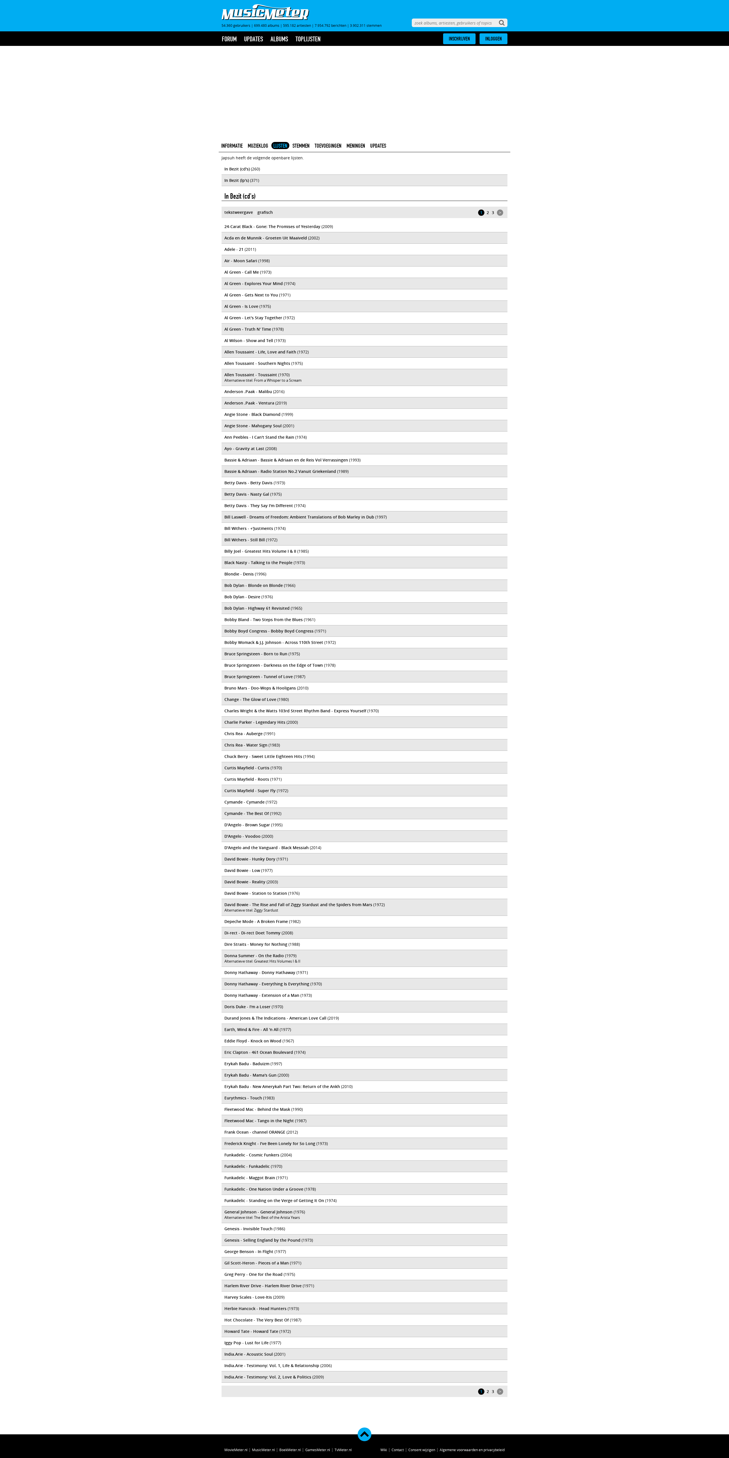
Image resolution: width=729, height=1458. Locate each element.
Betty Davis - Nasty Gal (246, 494)
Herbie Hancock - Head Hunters (255, 1308)
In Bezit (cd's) (237, 169)
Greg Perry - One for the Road (253, 1274)
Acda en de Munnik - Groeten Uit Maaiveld (265, 238)
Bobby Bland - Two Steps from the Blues (263, 619)
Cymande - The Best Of (246, 813)
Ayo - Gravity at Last (244, 448)
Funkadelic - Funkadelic (247, 1166)
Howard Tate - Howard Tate (251, 1331)
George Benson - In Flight (248, 1251)
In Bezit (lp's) (236, 180)
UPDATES (378, 145)
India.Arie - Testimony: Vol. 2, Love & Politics (267, 1377)
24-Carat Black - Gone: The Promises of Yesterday (272, 226)
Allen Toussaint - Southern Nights (257, 363)
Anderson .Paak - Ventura (249, 403)
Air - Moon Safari (240, 260)
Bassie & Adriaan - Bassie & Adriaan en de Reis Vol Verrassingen (286, 460)
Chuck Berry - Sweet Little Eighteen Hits (263, 756)
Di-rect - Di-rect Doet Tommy (252, 933)
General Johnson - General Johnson (258, 1212)
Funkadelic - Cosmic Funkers (251, 1155)
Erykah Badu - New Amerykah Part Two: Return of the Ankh (282, 1086)
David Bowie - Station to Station (255, 893)
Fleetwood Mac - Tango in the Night (259, 1120)
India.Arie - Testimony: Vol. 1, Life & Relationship (271, 1365)
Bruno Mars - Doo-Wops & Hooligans (260, 688)
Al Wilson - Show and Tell (248, 340)
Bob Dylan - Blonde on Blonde (253, 585)
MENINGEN (356, 145)
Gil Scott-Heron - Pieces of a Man (256, 1263)
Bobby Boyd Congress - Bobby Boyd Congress (269, 631)
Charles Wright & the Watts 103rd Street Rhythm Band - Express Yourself (295, 710)
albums (279, 39)
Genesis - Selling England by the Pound (262, 1240)
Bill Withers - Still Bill (244, 539)
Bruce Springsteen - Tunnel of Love (258, 676)
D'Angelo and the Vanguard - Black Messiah (266, 847)
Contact (398, 1449)
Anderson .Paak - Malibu (248, 391)
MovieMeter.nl (235, 1449)
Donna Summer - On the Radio (254, 955)
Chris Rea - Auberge (243, 733)
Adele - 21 (233, 249)
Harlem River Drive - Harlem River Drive (263, 1285)
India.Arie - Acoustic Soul (248, 1354)
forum (229, 39)
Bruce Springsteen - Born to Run (255, 653)
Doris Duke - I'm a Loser (247, 1006)
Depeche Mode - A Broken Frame (256, 921)
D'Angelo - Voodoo (242, 836)
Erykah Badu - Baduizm (246, 1063)
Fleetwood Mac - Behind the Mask (257, 1109)
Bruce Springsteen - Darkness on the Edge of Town (273, 665)
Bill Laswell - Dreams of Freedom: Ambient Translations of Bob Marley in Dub (299, 517)
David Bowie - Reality (244, 881)
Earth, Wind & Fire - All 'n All (251, 1029)
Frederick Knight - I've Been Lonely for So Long (269, 1143)
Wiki (383, 1449)
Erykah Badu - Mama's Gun (250, 1075)
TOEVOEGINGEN (328, 145)
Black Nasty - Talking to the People (258, 562)
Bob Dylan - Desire (242, 596)
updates (253, 39)
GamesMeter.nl (317, 1449)
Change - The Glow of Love (250, 699)
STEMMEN (301, 145)
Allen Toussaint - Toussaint (250, 374)
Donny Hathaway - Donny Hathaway (259, 972)
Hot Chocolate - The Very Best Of (256, 1320)
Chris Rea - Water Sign (245, 745)
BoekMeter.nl (290, 1449)
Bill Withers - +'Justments (248, 528)
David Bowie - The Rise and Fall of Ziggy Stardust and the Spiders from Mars (298, 904)
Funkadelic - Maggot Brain (249, 1177)
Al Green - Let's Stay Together (253, 317)
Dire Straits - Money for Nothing (255, 944)
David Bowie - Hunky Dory (249, 859)
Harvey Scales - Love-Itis (248, 1297)
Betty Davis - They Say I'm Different (258, 505)
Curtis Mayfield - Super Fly (250, 790)
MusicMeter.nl (263, 1449)
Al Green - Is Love (241, 306)
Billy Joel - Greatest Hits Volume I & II (260, 551)
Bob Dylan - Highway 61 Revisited (257, 608)
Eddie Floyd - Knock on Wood (252, 1041)
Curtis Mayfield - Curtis (246, 767)
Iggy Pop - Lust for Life (246, 1342)
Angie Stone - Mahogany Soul (253, 425)
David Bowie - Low (242, 870)
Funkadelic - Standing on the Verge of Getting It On (274, 1200)
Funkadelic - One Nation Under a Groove (263, 1189)
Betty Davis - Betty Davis (248, 482)
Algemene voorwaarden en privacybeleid (472, 1449)
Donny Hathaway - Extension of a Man (261, 995)
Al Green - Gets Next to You (251, 295)
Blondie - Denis (239, 574)
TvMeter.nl (343, 1449)
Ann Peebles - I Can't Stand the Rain (259, 437)
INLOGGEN (493, 39)
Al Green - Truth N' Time (247, 329)
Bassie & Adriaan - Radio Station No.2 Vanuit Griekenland (280, 471)
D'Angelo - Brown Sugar (247, 824)
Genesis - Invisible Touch (248, 1228)
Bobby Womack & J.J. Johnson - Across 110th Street (273, 642)
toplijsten (308, 39)
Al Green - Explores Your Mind (253, 283)
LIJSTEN (280, 145)
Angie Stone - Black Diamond (252, 414)
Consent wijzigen (421, 1449)
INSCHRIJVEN (459, 39)
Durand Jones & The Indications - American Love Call (275, 1018)
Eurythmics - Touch (243, 1098)
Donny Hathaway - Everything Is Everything (266, 984)
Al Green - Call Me (241, 272)
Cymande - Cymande (244, 802)
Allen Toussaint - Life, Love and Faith (260, 352)
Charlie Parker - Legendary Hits (254, 722)
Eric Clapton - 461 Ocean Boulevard (258, 1052)
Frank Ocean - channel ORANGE (254, 1132)
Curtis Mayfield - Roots (246, 779)
